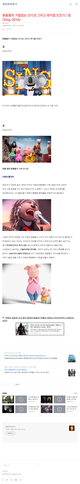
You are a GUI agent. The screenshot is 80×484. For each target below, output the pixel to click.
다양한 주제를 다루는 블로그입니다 (15, 429)
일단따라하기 (9, 4)
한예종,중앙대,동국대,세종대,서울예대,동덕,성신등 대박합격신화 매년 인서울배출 (30, 358)
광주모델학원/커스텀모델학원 (15, 370)
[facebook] (2, 480)
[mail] (20, 480)
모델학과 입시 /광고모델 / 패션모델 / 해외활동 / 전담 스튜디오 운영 (26, 372)
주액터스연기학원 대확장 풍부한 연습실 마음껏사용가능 (25, 356)
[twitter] (7, 480)
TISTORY (5, 471)
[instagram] (11, 480)
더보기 (76, 393)
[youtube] (16, 480)
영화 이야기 (5, 23)
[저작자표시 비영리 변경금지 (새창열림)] (23, 384)
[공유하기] (8, 384)
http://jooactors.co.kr (11, 353)
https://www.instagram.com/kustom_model (18, 367)
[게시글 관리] (10, 384)
